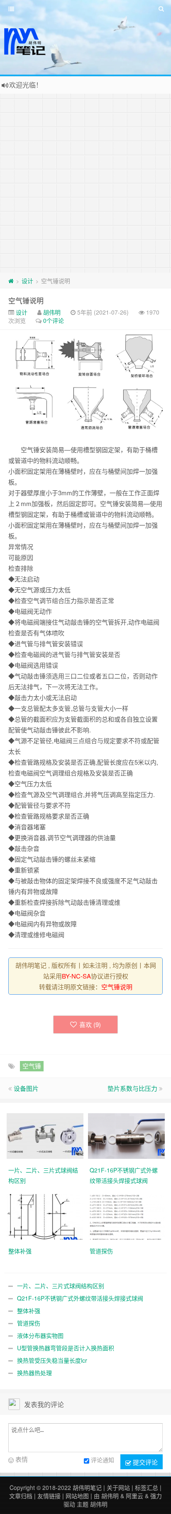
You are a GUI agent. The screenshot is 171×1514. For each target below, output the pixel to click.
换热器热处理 (34, 1373)
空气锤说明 (26, 300)
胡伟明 (52, 312)
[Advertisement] (85, 183)
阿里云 (134, 1496)
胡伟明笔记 (87, 1487)
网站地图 (77, 1496)
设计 (27, 280)
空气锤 (31, 1065)
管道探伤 (28, 1323)
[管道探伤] (126, 1216)
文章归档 (20, 1496)
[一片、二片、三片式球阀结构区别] (45, 1135)
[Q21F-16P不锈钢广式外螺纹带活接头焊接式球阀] (126, 1135)
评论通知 (102, 1460)
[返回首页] (11, 280)
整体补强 (28, 1310)
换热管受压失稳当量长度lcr (52, 1360)
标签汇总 (146, 1487)
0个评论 (53, 320)
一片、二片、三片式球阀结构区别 (60, 1285)
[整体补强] (45, 1216)
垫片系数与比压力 (132, 1088)
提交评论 (144, 1462)
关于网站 (118, 1487)
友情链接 (49, 1496)
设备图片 (26, 1088)
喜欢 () (90, 1024)
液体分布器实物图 (40, 1335)
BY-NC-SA (76, 975)
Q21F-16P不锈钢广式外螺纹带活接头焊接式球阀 (80, 1298)
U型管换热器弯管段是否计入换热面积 (65, 1348)
